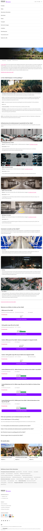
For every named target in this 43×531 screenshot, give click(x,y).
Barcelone (4, 60)
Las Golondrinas (17, 475)
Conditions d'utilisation (5, 507)
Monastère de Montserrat (28, 477)
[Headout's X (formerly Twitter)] (9, 520)
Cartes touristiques (19, 479)
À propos (2, 5)
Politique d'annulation (5, 509)
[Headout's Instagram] (3, 520)
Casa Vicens (16, 473)
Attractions (3, 15)
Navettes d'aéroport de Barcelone (30, 482)
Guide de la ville (4, 37)
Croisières (3, 28)
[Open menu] (41, 1)
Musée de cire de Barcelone (25, 473)
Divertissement (4, 31)
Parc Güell (9, 60)
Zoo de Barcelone (37, 477)
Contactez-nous (5, 498)
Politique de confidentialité (6, 505)
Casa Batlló (36, 471)
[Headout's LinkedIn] (1, 520)
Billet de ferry (3, 484)
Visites (2, 18)
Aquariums (13, 479)
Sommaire (5, 528)
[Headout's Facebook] (7, 520)
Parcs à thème (3, 480)
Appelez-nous (4, 496)
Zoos (16, 480)
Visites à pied (10, 482)
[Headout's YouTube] (5, 520)
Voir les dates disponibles (21, 319)
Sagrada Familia (19, 471)
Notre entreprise (4, 503)
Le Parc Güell (3, 64)
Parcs (36, 479)
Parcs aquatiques (11, 480)
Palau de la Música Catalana (27, 475)
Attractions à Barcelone (5, 12)
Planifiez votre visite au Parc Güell (7, 72)
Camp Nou (30, 471)
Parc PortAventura (9, 473)
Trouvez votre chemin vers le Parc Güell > (8, 301)
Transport (3, 21)
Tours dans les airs (4, 34)
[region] (21, 453)
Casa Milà (3, 473)
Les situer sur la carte (33, 144)
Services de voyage (5, 25)
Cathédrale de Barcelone (17, 477)
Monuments (27, 479)
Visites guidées (3, 482)
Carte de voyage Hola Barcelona (7, 475)
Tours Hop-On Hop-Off (31, 480)
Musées (32, 479)
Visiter (2, 9)
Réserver (3, 459)
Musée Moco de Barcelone (6, 477)
